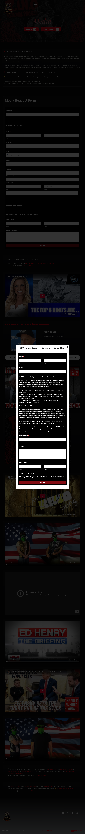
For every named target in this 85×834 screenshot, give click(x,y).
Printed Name (24, 436)
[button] (66, 347)
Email (21, 367)
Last (45, 363)
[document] (42, 417)
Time (45, 469)
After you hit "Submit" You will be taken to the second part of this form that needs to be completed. (43, 477)
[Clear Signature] (64, 450)
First (20, 363)
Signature (22, 446)
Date (20, 469)
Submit (42, 482)
